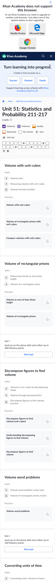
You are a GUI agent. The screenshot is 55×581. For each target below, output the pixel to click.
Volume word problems (22, 491)
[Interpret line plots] (39, 147)
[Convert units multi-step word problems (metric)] (12, 147)
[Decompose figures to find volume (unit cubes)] (27, 143)
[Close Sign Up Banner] (50, 65)
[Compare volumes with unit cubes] (12, 143)
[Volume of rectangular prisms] (19, 143)
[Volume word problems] (39, 143)
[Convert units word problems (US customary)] (23, 147)
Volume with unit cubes (23, 165)
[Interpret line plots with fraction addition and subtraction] (43, 147)
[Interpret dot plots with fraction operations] (47, 147)
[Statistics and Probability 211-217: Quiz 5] (4, 151)
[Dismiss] (50, 2)
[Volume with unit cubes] (4, 143)
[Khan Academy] (13, 56)
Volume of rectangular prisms (27, 266)
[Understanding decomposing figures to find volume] (31, 143)
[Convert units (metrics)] (4, 147)
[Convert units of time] (47, 143)
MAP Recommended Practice (28, 101)
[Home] (3, 101)
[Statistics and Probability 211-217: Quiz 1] (23, 143)
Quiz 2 (7, 550)
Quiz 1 (7, 347)
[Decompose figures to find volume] (35, 143)
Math (10, 101)
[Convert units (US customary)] (19, 147)
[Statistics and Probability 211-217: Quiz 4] (31, 147)
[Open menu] (51, 56)
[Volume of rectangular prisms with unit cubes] (8, 143)
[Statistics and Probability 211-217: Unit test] (8, 151)
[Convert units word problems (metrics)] (8, 147)
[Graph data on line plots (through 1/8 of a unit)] (35, 147)
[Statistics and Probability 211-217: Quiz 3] (15, 147)
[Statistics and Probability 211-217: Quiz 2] (43, 143)
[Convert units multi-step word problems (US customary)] (27, 147)
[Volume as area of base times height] (15, 143)
